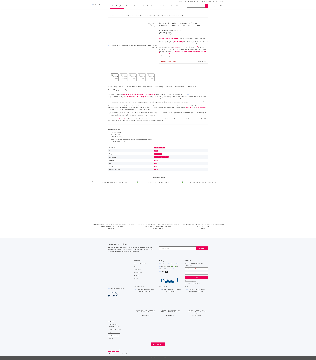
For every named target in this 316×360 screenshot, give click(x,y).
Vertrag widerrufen (158, 344)
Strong (156, 160)
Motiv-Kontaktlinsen (113, 336)
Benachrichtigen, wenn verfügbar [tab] (118, 90)
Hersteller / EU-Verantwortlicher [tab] (175, 86)
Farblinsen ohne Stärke (115, 329)
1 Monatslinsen (158, 153)
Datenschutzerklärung (137, 247)
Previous (109, 77)
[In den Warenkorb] (109, 21)
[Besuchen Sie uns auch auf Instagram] (113, 350)
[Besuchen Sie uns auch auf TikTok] (117, 350)
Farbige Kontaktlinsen (160, 147)
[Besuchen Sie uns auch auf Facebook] (109, 350)
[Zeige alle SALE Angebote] (207, 286)
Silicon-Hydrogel (169, 34)
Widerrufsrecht (138, 272)
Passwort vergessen (190, 281)
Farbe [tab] (121, 86)
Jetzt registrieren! (195, 283)
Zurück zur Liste (113, 15)
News (221, 1)
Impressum (137, 275)
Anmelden (196, 277)
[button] (211, 6)
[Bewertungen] (145, 313)
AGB (135, 266)
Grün (156, 163)
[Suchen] (206, 6)
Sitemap (136, 278)
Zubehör (110, 338)
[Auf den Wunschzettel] (153, 25)
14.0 (156, 166)
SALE (186, 1)
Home (180, 1)
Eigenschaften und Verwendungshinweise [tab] (139, 86)
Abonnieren (202, 248)
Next (156, 77)
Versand (128, 353)
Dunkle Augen (158, 156)
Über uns (179, 6)
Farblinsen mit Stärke (114, 326)
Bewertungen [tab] (192, 86)
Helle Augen (165, 156)
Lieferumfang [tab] (159, 86)
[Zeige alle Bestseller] (156, 286)
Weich (156, 150)
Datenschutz (137, 269)
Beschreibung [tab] (112, 86)
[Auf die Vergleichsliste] (149, 25)
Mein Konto (193, 1)
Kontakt (215, 1)
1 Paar (156, 169)
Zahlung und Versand (205, 1)
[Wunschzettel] (214, 6)
